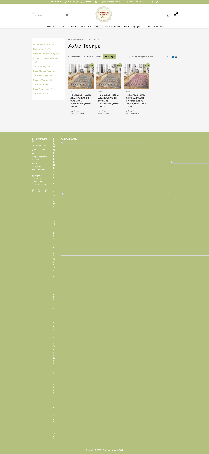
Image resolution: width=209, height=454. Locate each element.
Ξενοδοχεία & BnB (112, 26)
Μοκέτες (54, 233)
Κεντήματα (53, 375)
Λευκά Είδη (50, 26)
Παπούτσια (159, 26)
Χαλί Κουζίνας (40, 66)
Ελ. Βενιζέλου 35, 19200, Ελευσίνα (39, 167)
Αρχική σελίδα (74, 39)
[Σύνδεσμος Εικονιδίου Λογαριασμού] (168, 15)
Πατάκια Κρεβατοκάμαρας (45, 53)
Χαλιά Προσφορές (42, 89)
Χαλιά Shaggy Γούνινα (43, 71)
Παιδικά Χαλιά (40, 49)
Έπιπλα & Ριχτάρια (132, 26)
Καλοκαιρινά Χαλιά (42, 44)
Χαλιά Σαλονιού (40, 93)
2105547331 (72, 2)
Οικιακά (147, 26)
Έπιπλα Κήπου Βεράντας (81, 26)
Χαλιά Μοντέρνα (41, 84)
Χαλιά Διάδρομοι (41, 80)
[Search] (67, 15)
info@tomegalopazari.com (39, 158)
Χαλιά (98, 26)
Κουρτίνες (63, 26)
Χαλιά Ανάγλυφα (41, 75)
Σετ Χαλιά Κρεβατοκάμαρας (46, 58)
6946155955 (88, 2)
